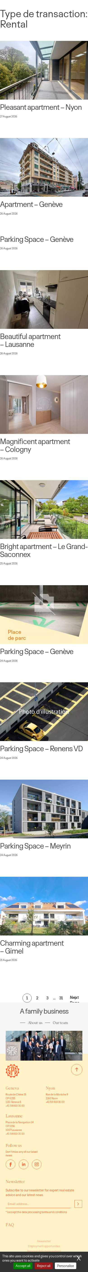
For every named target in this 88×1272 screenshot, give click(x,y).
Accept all (23, 1266)
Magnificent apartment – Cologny (35, 445)
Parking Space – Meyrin (35, 846)
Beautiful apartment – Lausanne (30, 340)
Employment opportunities (44, 1246)
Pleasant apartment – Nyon (41, 107)
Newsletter (44, 1241)
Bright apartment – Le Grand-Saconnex (44, 550)
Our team (60, 1022)
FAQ (10, 1225)
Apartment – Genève (31, 204)
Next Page (73, 998)
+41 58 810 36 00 (55, 1102)
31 (61, 997)
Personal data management (44, 1251)
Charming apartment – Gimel (32, 947)
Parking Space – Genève (36, 239)
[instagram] (37, 1164)
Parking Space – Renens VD (41, 749)
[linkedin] (23, 1164)
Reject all (43, 1266)
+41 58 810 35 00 (15, 1133)
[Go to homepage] (12, 1076)
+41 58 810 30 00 (15, 1105)
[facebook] (10, 1164)
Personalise (65, 1266)
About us (35, 1022)
